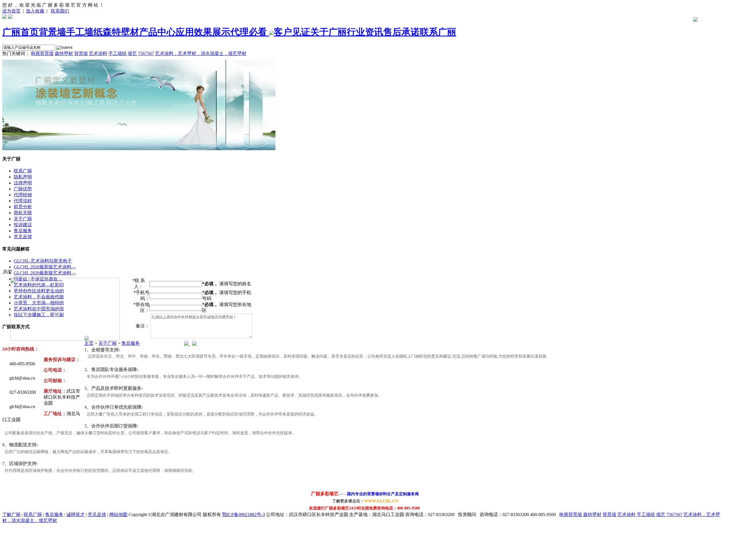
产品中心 (157, 32)
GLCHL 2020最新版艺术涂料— (45, 266)
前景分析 (23, 206)
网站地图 (118, 514)
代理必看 (249, 32)
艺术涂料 (98, 53)
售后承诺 (401, 32)
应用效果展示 (203, 32)
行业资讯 (365, 32)
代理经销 (23, 194)
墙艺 (132, 53)
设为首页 (11, 11)
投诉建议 (23, 224)
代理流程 (23, 200)
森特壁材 (121, 32)
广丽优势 (23, 188)
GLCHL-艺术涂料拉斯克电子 (43, 260)
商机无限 (23, 212)
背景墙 (52, 32)
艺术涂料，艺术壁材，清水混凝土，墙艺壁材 (200, 53)
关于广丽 (328, 32)
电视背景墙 (42, 53)
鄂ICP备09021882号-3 (243, 514)
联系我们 (60, 11)
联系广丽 (438, 32)
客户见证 (292, 32)
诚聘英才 (75, 514)
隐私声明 (23, 176)
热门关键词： (16, 53)
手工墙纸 (84, 32)
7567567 (146, 53)
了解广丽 (11, 514)
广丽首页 (20, 32)
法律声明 (23, 182)
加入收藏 (35, 11)
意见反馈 (23, 236)
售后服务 (23, 230)
